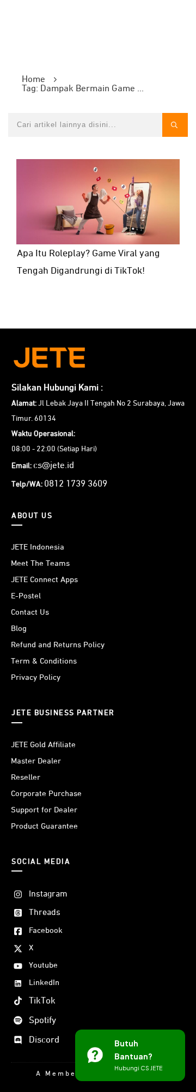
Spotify (42, 1020)
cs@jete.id (53, 465)
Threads (44, 912)
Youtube (43, 965)
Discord (44, 1040)
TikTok (42, 1001)
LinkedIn (44, 983)
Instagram (48, 894)
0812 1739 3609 (75, 484)
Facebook (46, 930)
